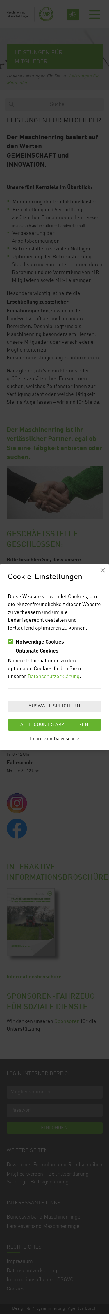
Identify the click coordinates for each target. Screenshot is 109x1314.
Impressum (42, 739)
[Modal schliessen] (103, 570)
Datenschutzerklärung (54, 676)
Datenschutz (66, 739)
